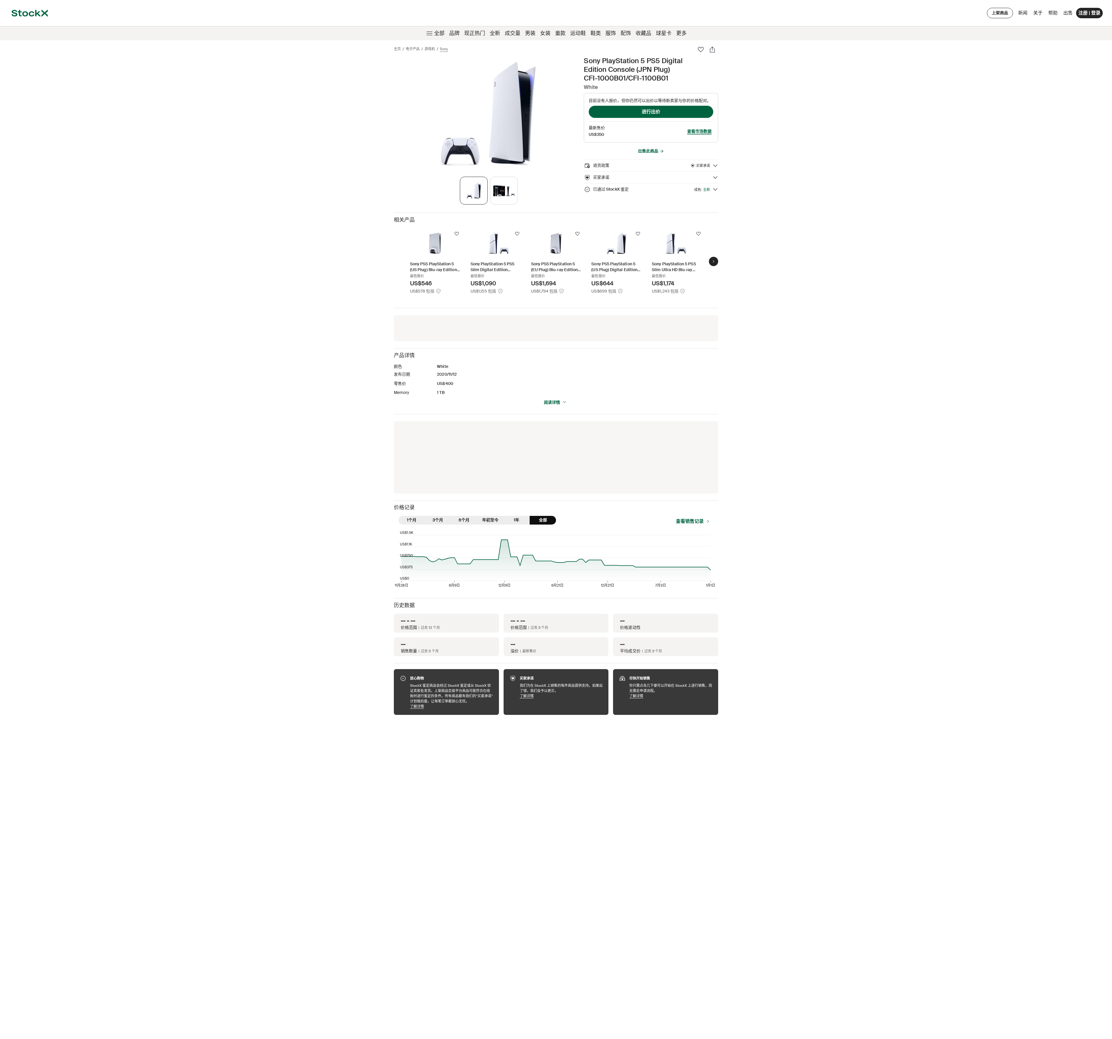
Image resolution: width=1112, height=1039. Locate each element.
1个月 (411, 520)
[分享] (712, 49)
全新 (495, 33)
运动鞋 (578, 33)
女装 (545, 33)
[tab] (474, 190)
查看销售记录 (690, 521)
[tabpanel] (487, 113)
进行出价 (651, 112)
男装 (530, 33)
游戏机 (430, 49)
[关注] (456, 234)
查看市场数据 (699, 131)
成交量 (512, 33)
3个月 (438, 520)
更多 (681, 33)
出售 (1068, 13)
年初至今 (490, 520)
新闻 (1022, 13)
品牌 (454, 33)
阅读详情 (552, 402)
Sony (444, 49)
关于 (1039, 14)
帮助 (1053, 13)
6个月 (464, 520)
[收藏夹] (701, 49)
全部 (439, 33)
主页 (397, 49)
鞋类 (595, 33)
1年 (516, 520)
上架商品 (1000, 12)
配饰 (626, 33)
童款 (560, 33)
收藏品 (643, 33)
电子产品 (413, 49)
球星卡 (664, 33)
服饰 (611, 33)
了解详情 (451, 706)
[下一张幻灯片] (713, 261)
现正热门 (474, 33)
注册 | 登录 (1089, 13)
